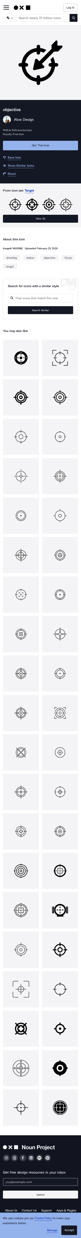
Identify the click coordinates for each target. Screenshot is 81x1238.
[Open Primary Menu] (6, 8)
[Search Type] (10, 18)
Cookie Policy (43, 1218)
